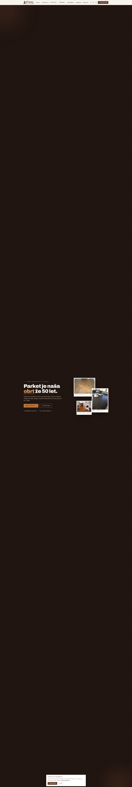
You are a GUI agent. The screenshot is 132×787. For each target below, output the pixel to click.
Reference (70, 2)
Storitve (53, 2)
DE (96, 2)
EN (93, 2)
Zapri (60, 783)
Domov (38, 2)
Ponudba (61, 2)
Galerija (78, 2)
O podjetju (45, 2)
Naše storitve (30, 405)
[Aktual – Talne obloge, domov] (29, 2)
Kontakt (85, 2)
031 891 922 (46, 405)
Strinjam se (52, 783)
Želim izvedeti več (66, 780)
